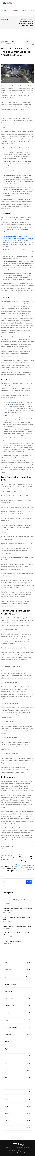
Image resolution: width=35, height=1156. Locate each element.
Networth (17, 1084)
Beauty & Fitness (17, 998)
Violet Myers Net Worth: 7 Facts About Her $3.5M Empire (17, 926)
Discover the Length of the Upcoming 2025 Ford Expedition (9, 869)
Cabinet (17, 1013)
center (17, 1020)
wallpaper (17, 1120)
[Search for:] (14, 882)
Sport (17, 1092)
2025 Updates (14, 10)
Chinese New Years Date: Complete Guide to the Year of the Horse (17, 901)
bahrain (7, 846)
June (17, 1063)
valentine (17, 1113)
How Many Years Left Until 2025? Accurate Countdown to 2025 (17, 934)
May (17, 1077)
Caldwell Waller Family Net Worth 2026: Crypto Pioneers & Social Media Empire (17, 909)
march (17, 1070)
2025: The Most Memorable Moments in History (26, 859)
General (17, 1056)
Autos (24, 10)
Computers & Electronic (17, 1027)
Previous (21, 855)
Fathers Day (17, 1034)
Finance (17, 1041)
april (17, 977)
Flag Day (17, 1049)
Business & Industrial (17, 1005)
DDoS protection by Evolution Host (17, 1153)
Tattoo (17, 1099)
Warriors (17, 1128)
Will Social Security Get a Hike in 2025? (12, 941)
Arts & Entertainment (17, 984)
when (2, 848)
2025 (17, 962)
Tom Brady (17, 1106)
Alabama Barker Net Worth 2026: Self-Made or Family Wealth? (16, 918)
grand (11, 846)
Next (16, 864)
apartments (17, 969)
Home (4, 10)
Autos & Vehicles (17, 991)
